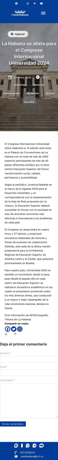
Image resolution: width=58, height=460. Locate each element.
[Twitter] (13, 329)
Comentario (7, 380)
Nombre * (5, 353)
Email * (4, 366)
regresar (20, 34)
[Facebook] (7, 329)
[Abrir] (43, 13)
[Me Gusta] (6, 334)
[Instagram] (19, 329)
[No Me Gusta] (15, 334)
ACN (32, 315)
